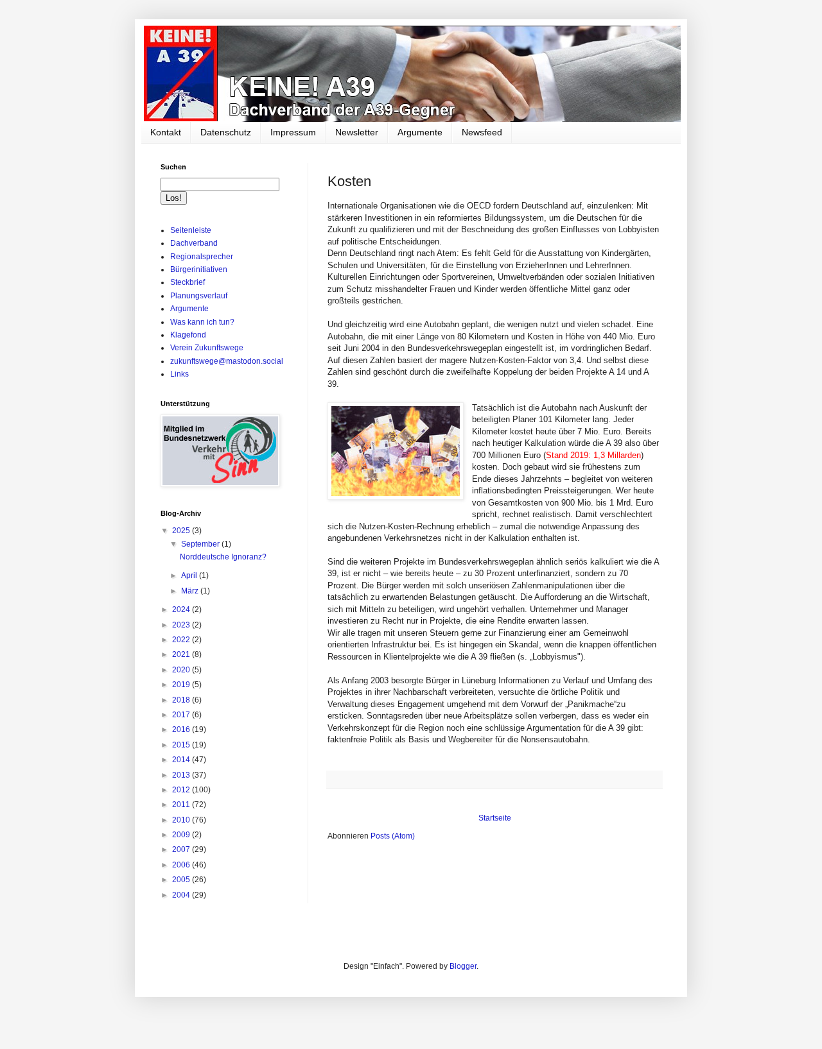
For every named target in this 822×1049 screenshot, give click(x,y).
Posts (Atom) (393, 836)
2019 (182, 684)
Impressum (293, 132)
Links (179, 374)
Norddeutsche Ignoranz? (223, 556)
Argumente (420, 132)
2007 (182, 849)
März (190, 590)
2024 (182, 609)
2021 (182, 654)
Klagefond (188, 334)
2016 (182, 729)
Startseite (494, 818)
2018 (182, 699)
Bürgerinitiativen (198, 269)
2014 (182, 759)
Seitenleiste (190, 230)
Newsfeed (482, 132)
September (201, 544)
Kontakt (165, 132)
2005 (182, 879)
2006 (182, 864)
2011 (182, 804)
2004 (182, 895)
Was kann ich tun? (202, 322)
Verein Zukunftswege (206, 347)
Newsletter (356, 132)
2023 (182, 624)
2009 (182, 834)
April (190, 575)
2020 (182, 669)
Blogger (463, 966)
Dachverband (194, 243)
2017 (182, 714)
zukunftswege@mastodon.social (226, 361)
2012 (182, 789)
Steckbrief (187, 282)
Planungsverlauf (198, 295)
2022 (182, 639)
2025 (182, 530)
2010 (182, 819)
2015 (182, 744)
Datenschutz (225, 132)
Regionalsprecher (201, 256)
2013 (182, 775)
